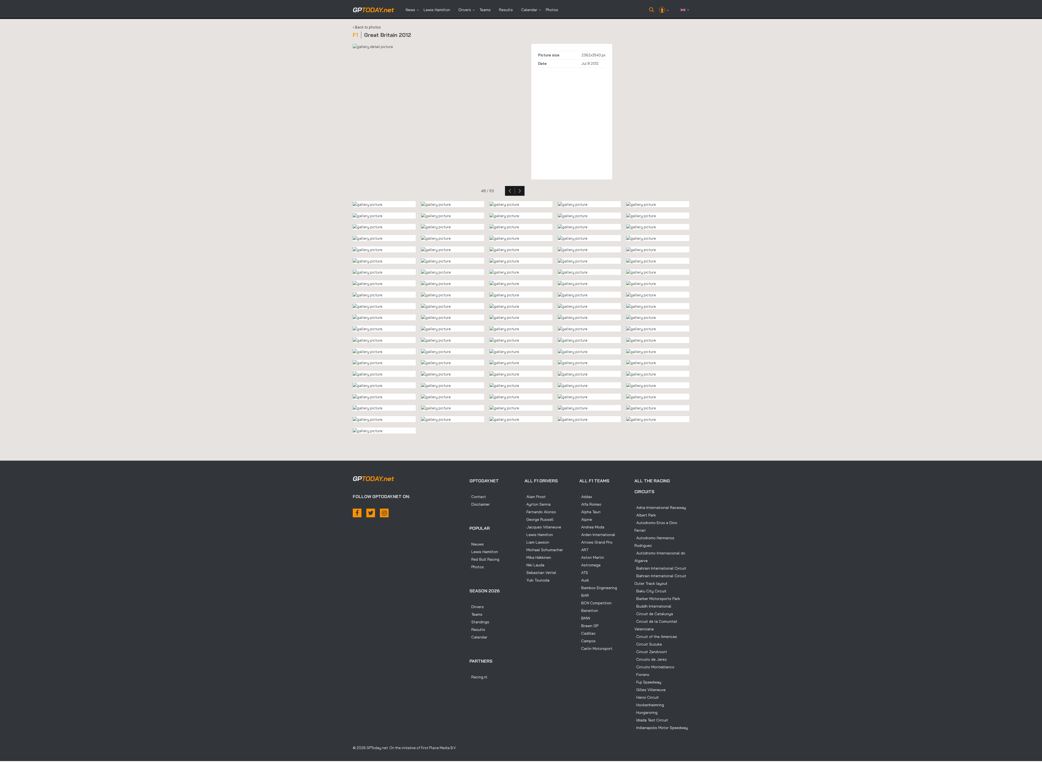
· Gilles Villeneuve (650, 689)
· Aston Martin (591, 557)
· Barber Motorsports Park (657, 598)
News (410, 9)
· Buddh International (652, 606)
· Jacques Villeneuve (543, 527)
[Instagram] (384, 513)
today (373, 10)
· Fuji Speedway (647, 682)
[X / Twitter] (370, 513)
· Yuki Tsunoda (537, 580)
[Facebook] (357, 513)
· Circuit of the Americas (655, 636)
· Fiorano (641, 674)
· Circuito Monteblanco (654, 667)
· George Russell (539, 519)
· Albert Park (645, 515)
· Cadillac (587, 633)
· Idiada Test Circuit (651, 720)
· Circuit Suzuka (648, 644)
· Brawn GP (588, 625)
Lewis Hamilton (437, 9)
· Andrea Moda (591, 527)
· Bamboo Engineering (598, 587)
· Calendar (478, 637)
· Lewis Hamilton (483, 551)
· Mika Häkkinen (538, 557)
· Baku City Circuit (650, 591)
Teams (485, 9)
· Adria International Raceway (660, 507)
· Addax (585, 496)
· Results (477, 629)
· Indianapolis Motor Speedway (661, 727)
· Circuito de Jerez (650, 659)
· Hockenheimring (649, 704)
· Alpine (585, 519)
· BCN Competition (595, 603)
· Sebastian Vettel (540, 572)
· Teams (475, 614)
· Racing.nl (478, 677)
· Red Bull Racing (484, 559)
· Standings (479, 621)
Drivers (465, 9)
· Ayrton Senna (538, 504)
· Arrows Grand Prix (595, 542)
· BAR (584, 595)
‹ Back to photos (367, 27)
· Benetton (588, 610)
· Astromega (590, 565)
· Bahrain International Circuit (660, 568)
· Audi (584, 580)
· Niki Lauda (534, 565)
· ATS (583, 572)
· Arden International (597, 534)
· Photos (476, 566)
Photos (552, 9)
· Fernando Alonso (540, 511)
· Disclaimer (479, 504)
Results (506, 9)
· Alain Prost (535, 496)
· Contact (477, 496)
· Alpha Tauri (590, 511)
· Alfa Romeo (590, 504)
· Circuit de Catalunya (653, 613)
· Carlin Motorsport (595, 648)
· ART (583, 549)
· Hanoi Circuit (646, 697)
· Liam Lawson (537, 542)
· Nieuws (476, 544)
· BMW (584, 618)
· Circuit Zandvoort (650, 651)
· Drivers (476, 606)
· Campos (587, 640)
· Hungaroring (645, 712)
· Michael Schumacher (544, 549)
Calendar (529, 9)
